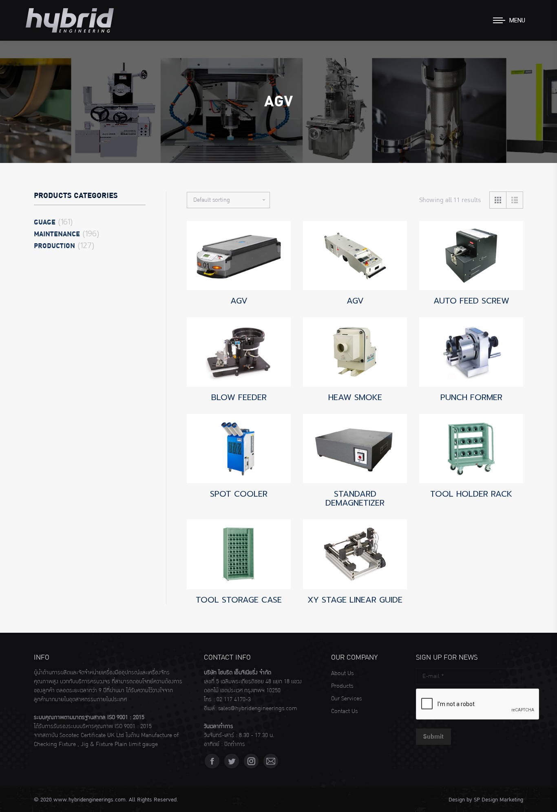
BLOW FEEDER (239, 397)
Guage (44, 222)
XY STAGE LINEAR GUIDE (354, 600)
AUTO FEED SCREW (471, 301)
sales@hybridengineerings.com (257, 708)
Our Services (346, 698)
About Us (342, 673)
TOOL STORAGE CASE (239, 600)
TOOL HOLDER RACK (471, 494)
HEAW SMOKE (355, 397)
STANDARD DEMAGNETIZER (355, 498)
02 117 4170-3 (234, 699)
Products (342, 686)
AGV (239, 301)
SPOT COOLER (238, 494)
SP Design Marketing (498, 800)
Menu (517, 20)
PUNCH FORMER (471, 397)
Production (54, 246)
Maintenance (57, 234)
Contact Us (344, 711)
